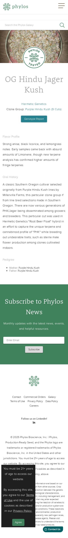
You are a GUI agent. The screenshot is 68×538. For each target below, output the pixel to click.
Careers (34, 405)
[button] (61, 7)
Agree (18, 522)
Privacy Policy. (22, 511)
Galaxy (52, 397)
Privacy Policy (35, 401)
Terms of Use (17, 401)
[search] (34, 25)
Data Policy (52, 401)
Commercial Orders (35, 397)
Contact (16, 397)
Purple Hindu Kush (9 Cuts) (43, 109)
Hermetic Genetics (33, 104)
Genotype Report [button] (34, 119)
